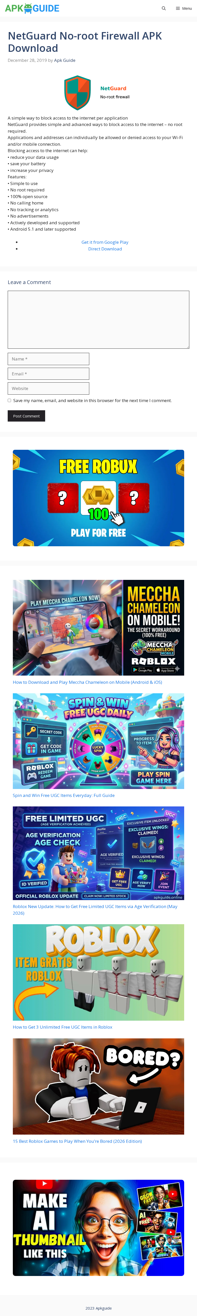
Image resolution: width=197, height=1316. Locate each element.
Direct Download (105, 249)
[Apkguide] (31, 8)
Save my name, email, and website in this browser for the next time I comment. (92, 400)
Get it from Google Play (105, 242)
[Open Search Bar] (164, 8)
